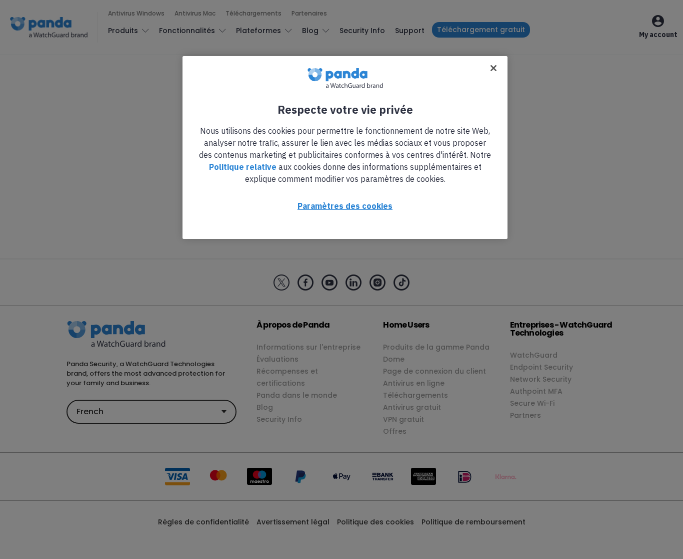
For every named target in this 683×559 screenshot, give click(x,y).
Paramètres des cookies (345, 206)
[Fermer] (493, 68)
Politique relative (242, 167)
